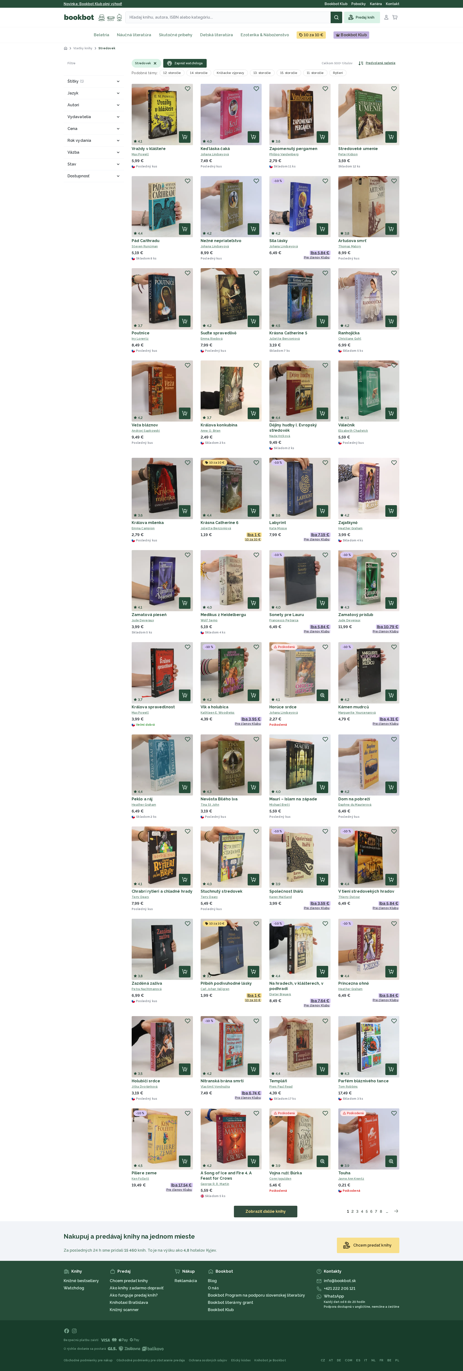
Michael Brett (279, 804)
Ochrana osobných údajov (208, 1360)
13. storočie (262, 73)
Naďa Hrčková (279, 436)
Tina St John (210, 804)
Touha (344, 1173)
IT (366, 1360)
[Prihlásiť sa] (386, 17)
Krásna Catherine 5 (288, 333)
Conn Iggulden (280, 1178)
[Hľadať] (336, 17)
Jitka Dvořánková (145, 1086)
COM (348, 1360)
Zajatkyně (348, 522)
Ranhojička (349, 333)
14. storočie (199, 73)
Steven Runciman (145, 246)
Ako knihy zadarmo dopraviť (136, 1288)
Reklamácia (186, 1280)
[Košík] (395, 17)
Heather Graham (350, 528)
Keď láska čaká (215, 148)
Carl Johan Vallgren (215, 989)
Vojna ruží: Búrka (285, 1173)
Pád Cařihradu (145, 240)
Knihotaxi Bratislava (129, 1302)
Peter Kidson (348, 154)
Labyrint (277, 522)
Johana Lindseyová (215, 154)
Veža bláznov (145, 425)
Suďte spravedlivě (219, 333)
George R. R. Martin (215, 1184)
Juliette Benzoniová (284, 338)
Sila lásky (278, 240)
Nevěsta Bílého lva (219, 799)
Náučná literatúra (134, 35)
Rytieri (338, 73)
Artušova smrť (352, 240)
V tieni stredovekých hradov (366, 891)
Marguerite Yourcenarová (357, 712)
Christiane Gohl (349, 338)
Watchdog (74, 1288)
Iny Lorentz (140, 338)
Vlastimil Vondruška (215, 1086)
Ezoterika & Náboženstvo (265, 35)
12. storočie (172, 73)
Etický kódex (241, 1360)
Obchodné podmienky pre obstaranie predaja (150, 1360)
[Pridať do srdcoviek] (187, 88)
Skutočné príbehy (176, 35)
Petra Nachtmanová (147, 989)
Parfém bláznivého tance (363, 1081)
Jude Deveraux (143, 620)
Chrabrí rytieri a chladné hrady (162, 891)
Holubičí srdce (146, 1081)
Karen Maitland (280, 897)
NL (373, 1360)
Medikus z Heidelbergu (223, 614)
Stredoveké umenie (358, 148)
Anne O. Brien (211, 430)
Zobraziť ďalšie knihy (265, 1211)
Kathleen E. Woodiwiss (218, 712)
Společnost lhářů (286, 891)
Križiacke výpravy (230, 73)
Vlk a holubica (214, 707)
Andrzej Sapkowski (146, 430)
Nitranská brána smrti (222, 1081)
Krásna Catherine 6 (220, 522)
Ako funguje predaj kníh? (133, 1295)
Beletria (101, 35)
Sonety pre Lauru (286, 614)
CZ (323, 1360)
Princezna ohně (353, 983)
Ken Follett (140, 1178)
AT (331, 1360)
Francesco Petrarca (283, 620)
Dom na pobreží (354, 799)
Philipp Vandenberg (284, 154)
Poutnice (141, 333)
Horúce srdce (283, 707)
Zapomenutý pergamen (293, 148)
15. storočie (289, 73)
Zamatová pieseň (149, 614)
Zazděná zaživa (147, 983)
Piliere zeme (144, 1173)
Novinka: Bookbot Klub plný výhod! (93, 4)
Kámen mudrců (353, 707)
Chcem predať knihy (129, 1280)
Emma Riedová (212, 338)
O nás (213, 1288)
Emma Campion (143, 528)
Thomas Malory (349, 246)
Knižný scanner (124, 1309)
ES (358, 1360)
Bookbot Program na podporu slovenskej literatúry (256, 1295)
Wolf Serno (209, 620)
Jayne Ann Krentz (351, 1178)
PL (397, 1360)
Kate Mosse (278, 528)
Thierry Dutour (349, 897)
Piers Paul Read (281, 1086)
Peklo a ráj (142, 799)
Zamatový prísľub (356, 614)
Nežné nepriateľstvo (221, 240)
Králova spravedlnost (153, 707)
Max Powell (140, 154)
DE (339, 1360)
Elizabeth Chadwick (353, 430)
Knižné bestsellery (81, 1280)
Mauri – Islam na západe (293, 799)
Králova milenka (148, 522)
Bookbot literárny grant (230, 1302)
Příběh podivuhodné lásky (226, 983)
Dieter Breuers (280, 994)
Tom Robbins (348, 1086)
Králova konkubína (219, 425)
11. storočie (315, 73)
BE (389, 1360)
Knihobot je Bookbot (270, 1360)
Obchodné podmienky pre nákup (88, 1360)
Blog (212, 1280)
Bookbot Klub (221, 1309)
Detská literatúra (216, 35)
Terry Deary (140, 897)
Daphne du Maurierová (355, 804)
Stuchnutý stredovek (222, 891)
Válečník (346, 425)
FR (381, 1360)
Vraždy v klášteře (149, 148)
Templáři (278, 1081)
